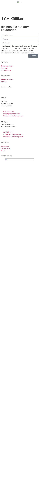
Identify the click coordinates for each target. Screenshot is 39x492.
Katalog (3, 82)
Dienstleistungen (7, 66)
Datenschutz (5, 148)
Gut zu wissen (19, 416)
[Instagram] (8, 92)
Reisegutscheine (6, 79)
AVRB (3, 151)
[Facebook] (3, 92)
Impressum (5, 146)
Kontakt (19, 424)
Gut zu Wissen (6, 70)
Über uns (4, 68)
